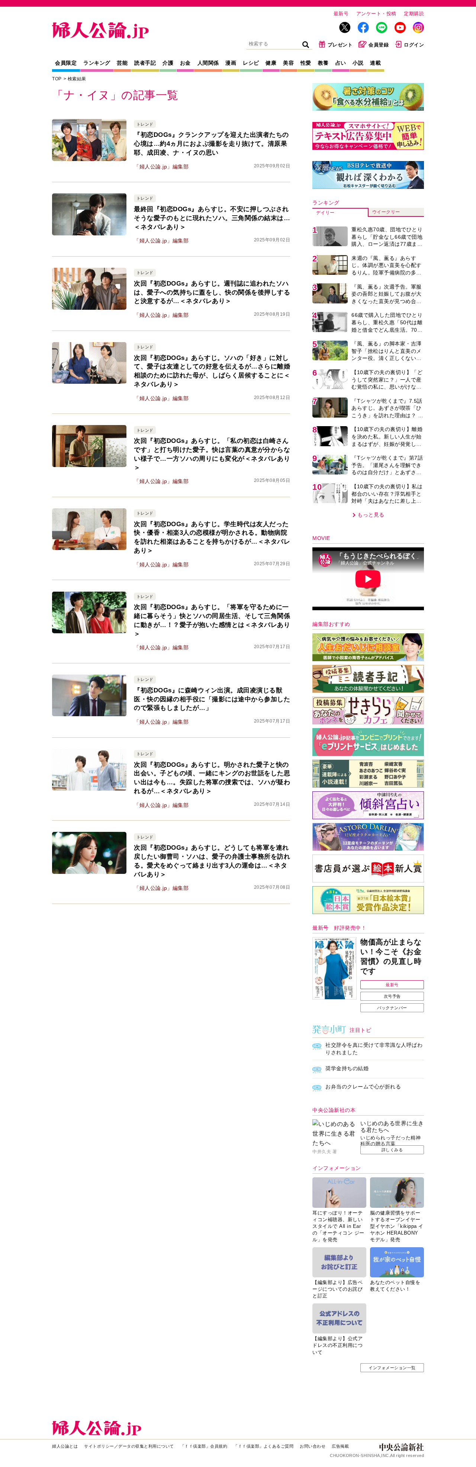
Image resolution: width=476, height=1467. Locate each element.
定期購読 (414, 13)
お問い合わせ (312, 1446)
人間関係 (208, 63)
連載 (375, 63)
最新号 (341, 13)
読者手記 (145, 63)
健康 (271, 63)
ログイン (414, 45)
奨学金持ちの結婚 (347, 1068)
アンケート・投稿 (376, 13)
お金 (185, 63)
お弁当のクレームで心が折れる (363, 1087)
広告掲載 (340, 1446)
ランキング (96, 63)
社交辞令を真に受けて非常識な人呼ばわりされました (373, 1048)
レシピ (251, 63)
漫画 (230, 63)
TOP (57, 78)
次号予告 (392, 996)
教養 (323, 63)
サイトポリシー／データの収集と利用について (129, 1446)
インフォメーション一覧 (392, 1367)
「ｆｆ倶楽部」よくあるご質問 (263, 1446)
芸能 (122, 63)
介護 (168, 63)
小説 (358, 63)
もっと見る (371, 515)
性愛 (305, 63)
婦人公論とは (65, 1446)
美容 (288, 63)
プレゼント (340, 45)
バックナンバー (392, 1008)
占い (340, 63)
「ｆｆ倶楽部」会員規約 (204, 1446)
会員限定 (66, 63)
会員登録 (379, 45)
